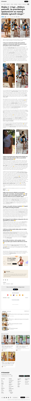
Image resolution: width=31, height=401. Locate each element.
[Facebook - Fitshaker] (2, 397)
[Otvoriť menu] (29, 1)
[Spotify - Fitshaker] (8, 397)
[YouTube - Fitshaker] (6, 397)
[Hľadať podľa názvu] (2, 4)
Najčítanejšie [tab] (4, 311)
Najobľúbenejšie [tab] (9, 311)
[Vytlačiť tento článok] (16, 16)
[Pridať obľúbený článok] (6, 313)
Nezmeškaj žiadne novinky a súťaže (6, 374)
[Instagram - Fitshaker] (4, 397)
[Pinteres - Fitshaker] (10, 397)
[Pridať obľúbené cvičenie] (15, 16)
